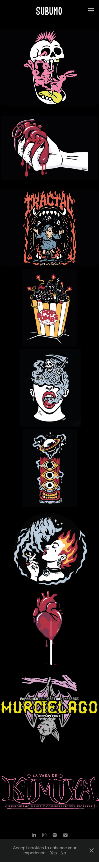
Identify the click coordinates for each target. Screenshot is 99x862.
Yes (53, 852)
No (63, 852)
